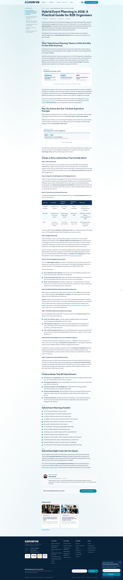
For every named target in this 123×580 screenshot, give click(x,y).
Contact (77, 556)
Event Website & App (56, 556)
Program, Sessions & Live (56, 550)
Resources (64, 2)
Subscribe (111, 574)
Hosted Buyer (66, 551)
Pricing (58, 2)
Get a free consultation (91, 2)
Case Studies (79, 554)
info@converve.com (34, 552)
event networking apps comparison (78, 305)
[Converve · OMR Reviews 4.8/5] (34, 556)
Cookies (83, 577)
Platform (44, 2)
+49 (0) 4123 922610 (34, 548)
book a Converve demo (52, 467)
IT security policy (91, 550)
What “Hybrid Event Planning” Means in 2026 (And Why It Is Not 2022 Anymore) (31, 12)
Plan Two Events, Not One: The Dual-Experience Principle (31, 17)
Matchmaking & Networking (55, 546)
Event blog (78, 552)
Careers (77, 547)
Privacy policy (91, 545)
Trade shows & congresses (66, 548)
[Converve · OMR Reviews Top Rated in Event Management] (45, 556)
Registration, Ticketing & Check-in (56, 554)
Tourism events (66, 543)
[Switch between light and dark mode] (121, 290)
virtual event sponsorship (75, 255)
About (71, 2)
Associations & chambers (66, 554)
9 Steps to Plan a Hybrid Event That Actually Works (31, 22)
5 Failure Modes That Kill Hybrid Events (31, 25)
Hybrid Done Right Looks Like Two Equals (31, 32)
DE (80, 2)
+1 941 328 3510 (33, 550)
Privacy (78, 577)
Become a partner (80, 545)
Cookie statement (92, 547)
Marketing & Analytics (56, 558)
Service (53, 563)
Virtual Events (45, 18)
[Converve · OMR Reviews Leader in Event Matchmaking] (39, 556)
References (78, 550)
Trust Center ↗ (91, 552)
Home (43, 8)
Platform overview (55, 543)
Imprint (89, 543)
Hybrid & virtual (67, 557)
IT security (88, 577)
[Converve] (32, 2)
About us (78, 543)
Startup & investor (67, 545)
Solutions (51, 2)
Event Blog (47, 8)
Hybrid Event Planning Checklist (31, 28)
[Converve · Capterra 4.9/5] (27, 556)
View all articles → (46, 529)
